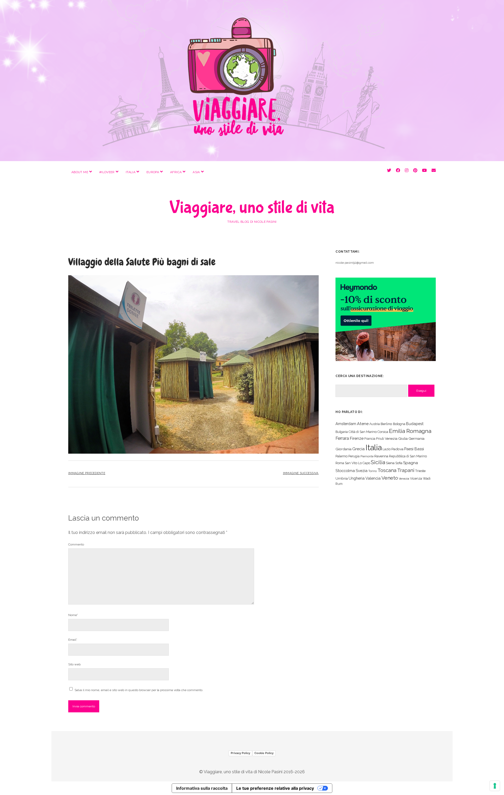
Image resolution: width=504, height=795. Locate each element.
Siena (390, 463)
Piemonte (367, 456)
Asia (196, 172)
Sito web (74, 664)
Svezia (362, 470)
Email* (72, 640)
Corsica (382, 432)
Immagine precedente (86, 473)
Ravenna (381, 456)
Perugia (354, 456)
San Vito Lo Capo (357, 463)
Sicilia (378, 462)
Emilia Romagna (410, 431)
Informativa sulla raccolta (202, 788)
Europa (152, 172)
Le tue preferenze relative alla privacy (275, 788)
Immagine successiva (301, 473)
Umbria (341, 478)
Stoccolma (345, 470)
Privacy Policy (240, 753)
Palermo (341, 456)
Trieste (420, 471)
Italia (130, 172)
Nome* (73, 615)
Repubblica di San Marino (408, 456)
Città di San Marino (363, 432)
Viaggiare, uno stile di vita (252, 207)
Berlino (386, 424)
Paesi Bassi (414, 449)
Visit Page (252, 80)
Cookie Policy (264, 753)
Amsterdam (345, 423)
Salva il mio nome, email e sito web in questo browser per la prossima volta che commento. (139, 690)
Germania (416, 438)
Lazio (386, 449)
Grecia (358, 448)
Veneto (389, 478)
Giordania (343, 449)
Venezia (404, 478)
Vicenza (416, 478)
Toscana (386, 470)
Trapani (405, 470)
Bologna (399, 424)
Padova (397, 449)
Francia (369, 439)
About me (79, 172)
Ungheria (357, 478)
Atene (363, 423)
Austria (374, 424)
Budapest (414, 423)
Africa (176, 172)
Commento (76, 544)
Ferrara (342, 438)
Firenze (357, 438)
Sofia (398, 463)
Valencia (373, 478)
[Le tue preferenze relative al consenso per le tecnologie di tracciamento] (495, 786)
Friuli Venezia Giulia (392, 438)
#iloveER (107, 172)
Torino (372, 471)
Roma (339, 463)
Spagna (410, 462)
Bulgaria (341, 432)
